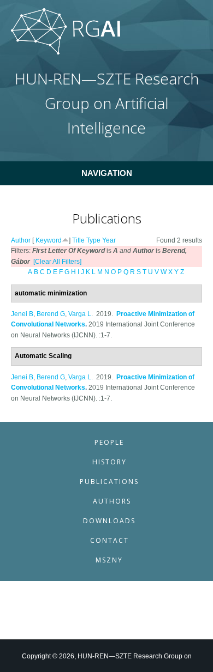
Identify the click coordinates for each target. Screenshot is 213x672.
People (109, 442)
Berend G (51, 314)
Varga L (79, 314)
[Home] (65, 52)
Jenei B (22, 314)
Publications (109, 481)
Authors (112, 501)
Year (109, 240)
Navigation (106, 173)
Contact (109, 540)
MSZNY (109, 560)
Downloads (109, 520)
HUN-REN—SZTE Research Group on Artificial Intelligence (107, 103)
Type (93, 240)
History (109, 462)
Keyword (49, 240)
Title (78, 240)
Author (21, 240)
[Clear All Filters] (57, 261)
